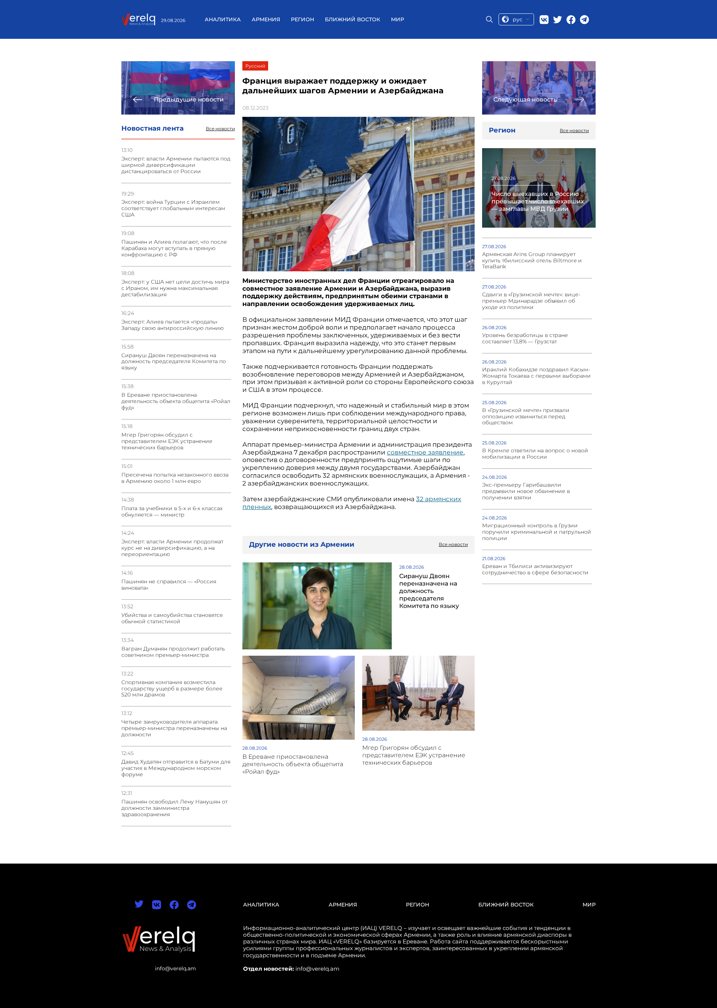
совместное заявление (425, 452)
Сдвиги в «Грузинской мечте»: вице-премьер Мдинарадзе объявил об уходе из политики (531, 300)
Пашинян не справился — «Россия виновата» (168, 584)
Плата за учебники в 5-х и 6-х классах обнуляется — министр (172, 511)
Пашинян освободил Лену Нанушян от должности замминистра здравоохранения (174, 808)
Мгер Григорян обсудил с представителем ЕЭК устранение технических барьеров (166, 441)
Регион (302, 19)
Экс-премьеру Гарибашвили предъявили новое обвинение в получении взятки (526, 491)
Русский (255, 66)
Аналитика (223, 19)
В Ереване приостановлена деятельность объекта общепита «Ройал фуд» (175, 401)
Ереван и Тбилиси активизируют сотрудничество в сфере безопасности (535, 569)
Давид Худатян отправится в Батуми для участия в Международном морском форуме (175, 768)
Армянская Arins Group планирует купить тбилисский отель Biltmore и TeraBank (532, 260)
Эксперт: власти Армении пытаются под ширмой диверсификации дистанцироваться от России (175, 165)
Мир (397, 19)
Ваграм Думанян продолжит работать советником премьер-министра (173, 652)
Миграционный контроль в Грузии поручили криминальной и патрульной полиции (536, 532)
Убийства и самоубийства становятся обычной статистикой (172, 618)
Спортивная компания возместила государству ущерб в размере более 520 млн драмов (172, 688)
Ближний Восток (352, 19)
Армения (266, 19)
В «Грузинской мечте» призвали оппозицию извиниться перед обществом (525, 416)
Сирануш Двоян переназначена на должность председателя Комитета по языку (173, 361)
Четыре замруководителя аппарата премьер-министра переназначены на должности (174, 728)
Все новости (220, 128)
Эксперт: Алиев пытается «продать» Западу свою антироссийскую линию (172, 325)
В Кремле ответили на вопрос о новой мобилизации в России (535, 453)
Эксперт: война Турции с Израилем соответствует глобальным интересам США (173, 208)
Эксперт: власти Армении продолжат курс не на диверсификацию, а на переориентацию (172, 548)
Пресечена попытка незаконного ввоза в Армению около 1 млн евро (175, 478)
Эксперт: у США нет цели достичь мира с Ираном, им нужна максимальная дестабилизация (175, 288)
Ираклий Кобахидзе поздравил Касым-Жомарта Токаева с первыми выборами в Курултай (536, 376)
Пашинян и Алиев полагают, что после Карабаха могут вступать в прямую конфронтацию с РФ (174, 248)
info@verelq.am (175, 968)
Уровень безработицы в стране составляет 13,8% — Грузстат (525, 338)
